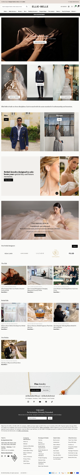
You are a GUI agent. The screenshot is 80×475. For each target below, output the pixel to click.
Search (26, 6)
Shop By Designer (66, 11)
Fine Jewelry (51, 11)
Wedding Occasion (32, 11)
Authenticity (56, 442)
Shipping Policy (27, 448)
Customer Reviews (73, 455)
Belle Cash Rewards (43, 466)
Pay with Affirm (57, 455)
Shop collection (8, 179)
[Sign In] (72, 6)
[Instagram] (28, 402)
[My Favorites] (75, 6)
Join (50, 418)
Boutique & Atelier (43, 438)
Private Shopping (42, 457)
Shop (6, 119)
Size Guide (56, 450)
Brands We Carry (72, 457)
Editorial (73, 11)
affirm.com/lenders (45, 427)
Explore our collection (14, 97)
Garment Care (41, 460)
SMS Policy (26, 461)
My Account (56, 440)
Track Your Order (72, 440)
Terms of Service (27, 456)
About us (25, 441)
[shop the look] (56, 193)
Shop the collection (35, 390)
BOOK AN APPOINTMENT (40, 42)
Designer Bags (42, 11)
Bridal (5, 11)
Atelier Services (12, 11)
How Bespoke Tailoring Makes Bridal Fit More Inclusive (66, 317)
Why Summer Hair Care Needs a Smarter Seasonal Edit (13, 280)
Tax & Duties (56, 453)
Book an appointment (65, 97)
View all (74, 246)
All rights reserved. (14, 473)
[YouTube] (40, 401)
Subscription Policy (28, 450)
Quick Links (56, 438)
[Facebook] (46, 402)
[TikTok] (52, 402)
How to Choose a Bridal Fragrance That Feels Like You (40, 317)
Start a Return (56, 444)
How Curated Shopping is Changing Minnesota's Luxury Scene (40, 280)
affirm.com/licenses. (23, 430)
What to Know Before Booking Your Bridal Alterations (13, 317)
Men (25, 11)
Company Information (26, 438)
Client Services (72, 438)
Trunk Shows (26, 463)
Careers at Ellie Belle (28, 446)
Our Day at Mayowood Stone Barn (13, 353)
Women (20, 11)
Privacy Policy (26, 459)
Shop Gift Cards (72, 442)
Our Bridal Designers (40, 235)
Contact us (71, 444)
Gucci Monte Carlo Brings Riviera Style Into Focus (66, 280)
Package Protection (73, 450)
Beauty (58, 11)
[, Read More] (69, 6)
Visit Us (40, 440)
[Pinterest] (34, 402)
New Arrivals (40, 84)
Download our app (72, 453)
